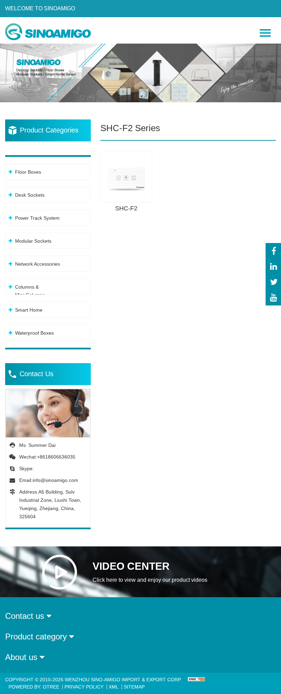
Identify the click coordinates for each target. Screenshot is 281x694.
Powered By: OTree (34, 686)
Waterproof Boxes (34, 333)
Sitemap (134, 686)
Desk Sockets (30, 195)
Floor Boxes (28, 172)
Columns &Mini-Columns (30, 291)
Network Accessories (37, 264)
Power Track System (37, 218)
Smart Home (28, 310)
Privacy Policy (83, 686)
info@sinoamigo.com (55, 480)
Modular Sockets (33, 241)
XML (114, 686)
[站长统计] (195, 679)
